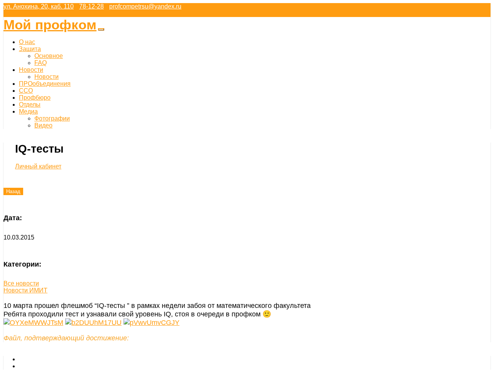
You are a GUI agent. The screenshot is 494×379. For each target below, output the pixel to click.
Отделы (30, 104)
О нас (27, 42)
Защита (30, 49)
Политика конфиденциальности (64, 366)
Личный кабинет (38, 166)
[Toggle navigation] (101, 29)
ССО (26, 90)
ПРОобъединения (45, 83)
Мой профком (49, 24)
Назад (13, 191)
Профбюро (35, 97)
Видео (43, 125)
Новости (31, 69)
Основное (48, 56)
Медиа (28, 111)
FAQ (40, 62)
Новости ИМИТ (25, 290)
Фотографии (52, 118)
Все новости (21, 283)
